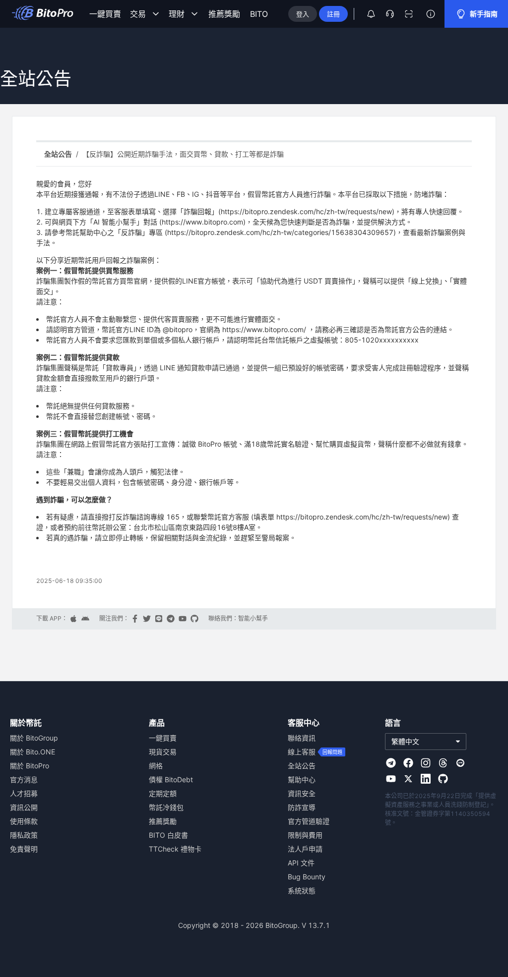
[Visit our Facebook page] (408, 763)
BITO (259, 14)
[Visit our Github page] (443, 779)
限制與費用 (305, 835)
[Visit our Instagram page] (426, 763)
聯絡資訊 (302, 738)
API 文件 (301, 863)
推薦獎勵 (224, 14)
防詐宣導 (302, 807)
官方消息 (24, 779)
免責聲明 (24, 849)
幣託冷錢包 (166, 807)
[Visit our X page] (408, 779)
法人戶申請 (305, 849)
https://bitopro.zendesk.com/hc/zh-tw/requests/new (306, 211)
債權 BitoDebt (171, 779)
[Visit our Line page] (460, 763)
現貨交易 (163, 751)
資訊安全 (302, 793)
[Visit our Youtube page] (391, 779)
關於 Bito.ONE (32, 751)
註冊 (333, 14)
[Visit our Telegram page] (391, 763)
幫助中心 (302, 779)
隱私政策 (24, 835)
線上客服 (302, 751)
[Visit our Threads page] (443, 763)
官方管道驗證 (308, 821)
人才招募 (24, 793)
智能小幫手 (253, 618)
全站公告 (302, 765)
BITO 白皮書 (168, 835)
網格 (156, 765)
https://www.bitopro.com (202, 222)
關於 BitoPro (29, 765)
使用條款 (24, 821)
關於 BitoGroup (34, 738)
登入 (302, 14)
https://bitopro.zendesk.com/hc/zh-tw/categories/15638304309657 (280, 232)
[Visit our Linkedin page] (426, 779)
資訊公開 (24, 807)
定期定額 (163, 793)
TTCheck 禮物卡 (175, 849)
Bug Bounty (306, 876)
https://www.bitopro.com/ (264, 329)
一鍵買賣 (105, 14)
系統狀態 (302, 890)
